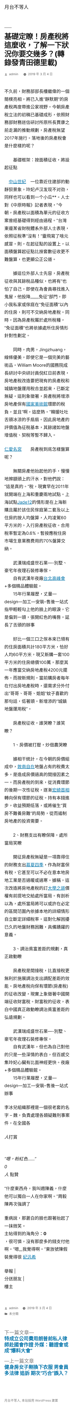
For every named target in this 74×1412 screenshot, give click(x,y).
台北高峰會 (54, 578)
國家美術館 (37, 404)
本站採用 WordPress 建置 (40, 1400)
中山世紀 (17, 181)
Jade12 (24, 502)
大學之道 (56, 888)
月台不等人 (16, 7)
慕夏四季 (34, 864)
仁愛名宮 (13, 449)
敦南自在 (26, 766)
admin (13, 74)
